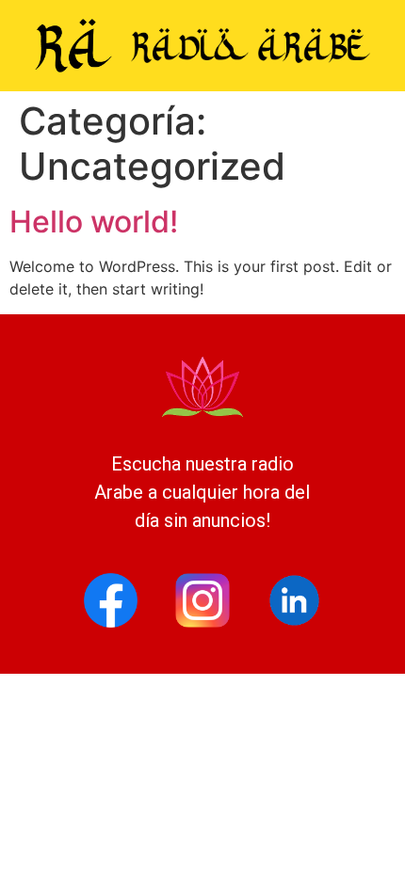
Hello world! (93, 221)
